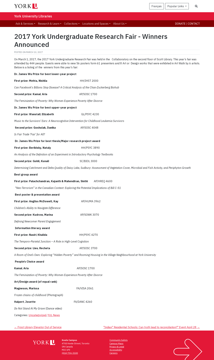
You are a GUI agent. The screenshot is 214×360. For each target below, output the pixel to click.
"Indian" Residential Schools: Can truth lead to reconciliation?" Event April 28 (151, 327)
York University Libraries (33, 16)
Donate (180, 23)
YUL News (53, 315)
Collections (71, 23)
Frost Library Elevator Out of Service (38, 327)
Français (156, 6)
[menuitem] (25, 23)
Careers (114, 353)
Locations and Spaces (95, 23)
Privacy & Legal (117, 346)
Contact (194, 23)
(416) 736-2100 (70, 353)
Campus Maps (116, 343)
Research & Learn (48, 23)
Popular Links (176, 6)
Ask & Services (24, 23)
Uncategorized (37, 315)
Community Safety (119, 340)
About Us (119, 23)
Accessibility (116, 349)
